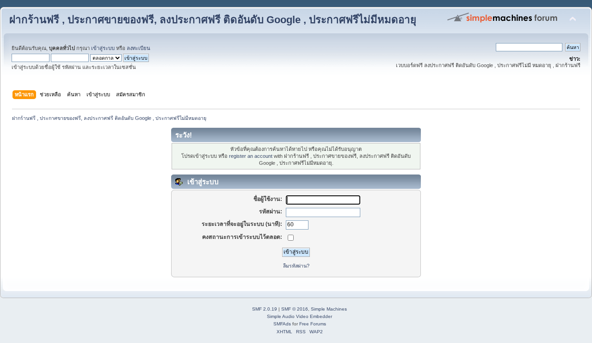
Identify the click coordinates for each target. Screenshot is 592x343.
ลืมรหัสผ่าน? (296, 265)
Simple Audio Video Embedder (299, 316)
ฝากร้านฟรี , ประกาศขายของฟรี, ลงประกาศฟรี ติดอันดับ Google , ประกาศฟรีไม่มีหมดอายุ (212, 19)
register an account (250, 156)
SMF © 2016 (294, 309)
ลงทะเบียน (138, 48)
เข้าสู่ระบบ (103, 48)
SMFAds (282, 323)
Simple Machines (329, 309)
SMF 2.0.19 (264, 309)
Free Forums (312, 323)
